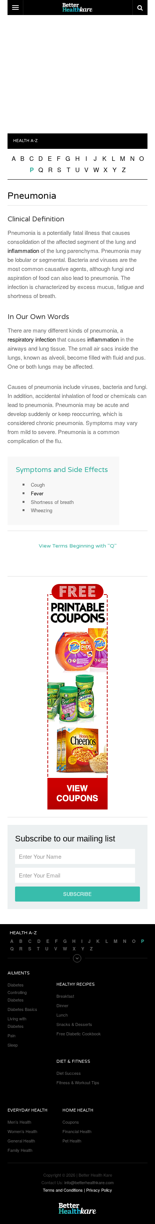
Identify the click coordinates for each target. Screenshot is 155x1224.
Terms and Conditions (63, 1190)
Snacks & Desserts (74, 1024)
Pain (11, 1035)
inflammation (23, 250)
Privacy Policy (99, 1190)
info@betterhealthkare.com (89, 1182)
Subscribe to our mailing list (65, 838)
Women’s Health (22, 1131)
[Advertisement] (77, 75)
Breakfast (65, 996)
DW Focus (77, 7)
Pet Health (71, 1141)
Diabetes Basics (22, 1009)
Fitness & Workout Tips (77, 1082)
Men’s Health (19, 1122)
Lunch (62, 1015)
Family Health (20, 1150)
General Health (21, 1141)
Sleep (13, 1045)
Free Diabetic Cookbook (78, 1033)
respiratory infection (32, 339)
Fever (37, 493)
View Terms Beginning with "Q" (78, 546)
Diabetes (16, 985)
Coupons (70, 1122)
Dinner (62, 1005)
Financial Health (76, 1131)
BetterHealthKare (77, 1208)
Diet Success (68, 1073)
